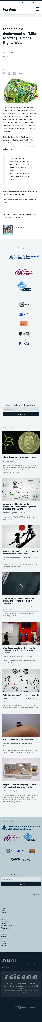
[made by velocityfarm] (24, 1007)
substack (4, 934)
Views (3, 910)
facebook (4, 939)
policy (19, 214)
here (29, 191)
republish (17, 3)
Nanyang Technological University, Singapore (17, 743)
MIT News (6, 791)
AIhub (5, 513)
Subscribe (21, 414)
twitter (3, 941)
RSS (2, 930)
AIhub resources (26, 3)
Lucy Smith (13, 513)
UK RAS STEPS (19, 656)
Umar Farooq (7, 656)
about (3, 3)
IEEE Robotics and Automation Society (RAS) (17, 557)
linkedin (3, 937)
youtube (3, 946)
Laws (14, 214)
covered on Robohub (20, 113)
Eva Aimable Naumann (19, 607)
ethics (9, 214)
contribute (10, 3)
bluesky (3, 943)
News (3, 908)
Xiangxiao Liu (7, 607)
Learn (3, 915)
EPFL (4, 461)
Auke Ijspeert (34, 607)
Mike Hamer (8, 52)
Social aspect (18, 217)
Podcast (4, 913)
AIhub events (36, 3)
